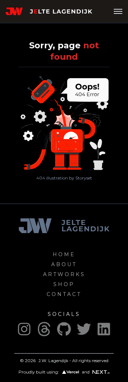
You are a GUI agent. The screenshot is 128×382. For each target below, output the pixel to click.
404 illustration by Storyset (64, 178)
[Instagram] (24, 329)
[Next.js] (101, 372)
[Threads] (44, 329)
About (64, 264)
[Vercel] (70, 372)
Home (64, 254)
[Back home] (60, 11)
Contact (64, 294)
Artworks (64, 274)
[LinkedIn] (104, 329)
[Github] (64, 329)
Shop (64, 284)
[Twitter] (84, 329)
